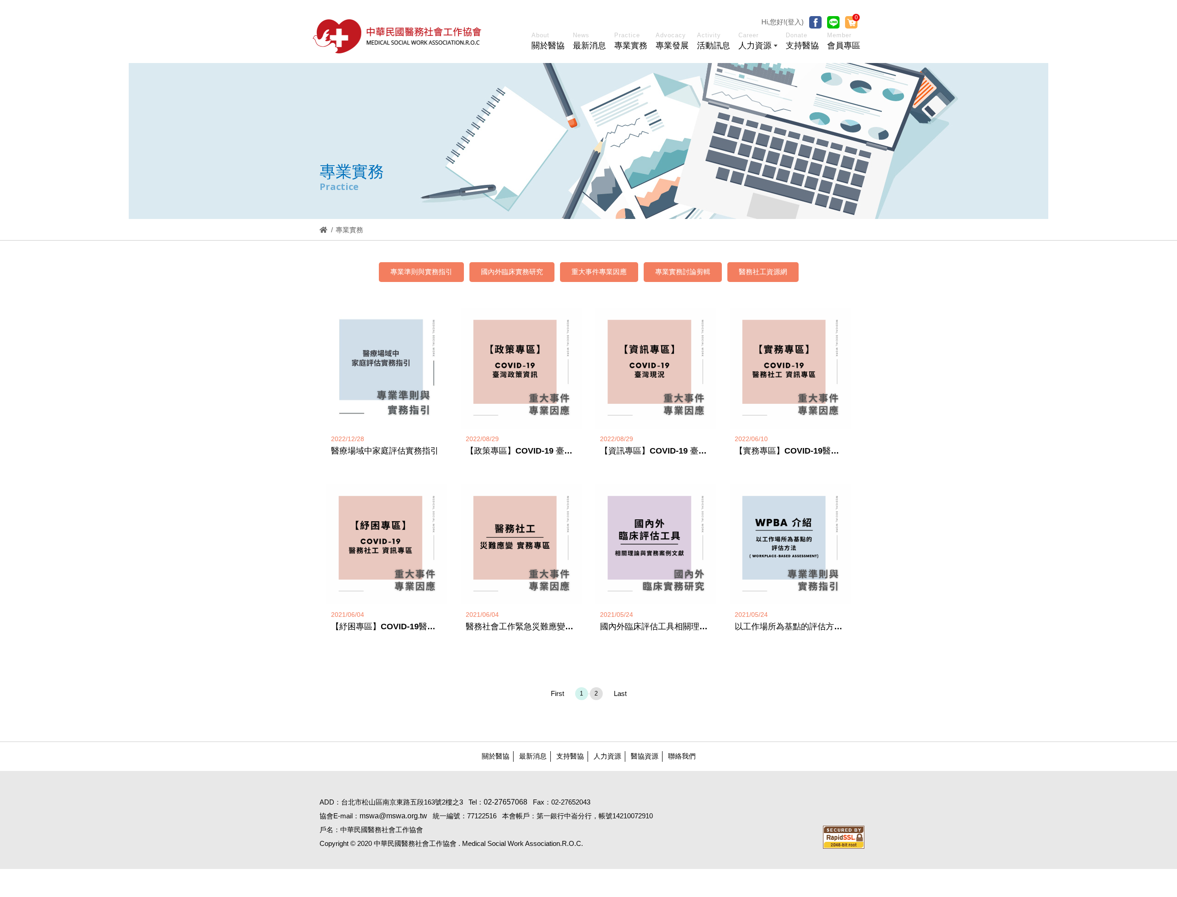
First (557, 693)
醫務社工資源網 (763, 272)
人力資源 (607, 756)
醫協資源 (644, 756)
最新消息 (533, 756)
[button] (758, 43)
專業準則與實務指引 (421, 272)
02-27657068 (505, 802)
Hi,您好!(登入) (782, 22)
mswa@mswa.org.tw (393, 816)
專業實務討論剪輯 (682, 272)
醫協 (398, 36)
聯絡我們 (682, 756)
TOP (1108, 706)
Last (620, 693)
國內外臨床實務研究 (512, 272)
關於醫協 (495, 756)
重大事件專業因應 (599, 272)
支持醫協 (570, 756)
